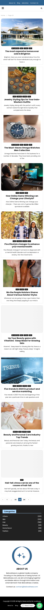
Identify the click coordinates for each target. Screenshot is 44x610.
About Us (12, 3)
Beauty (15, 431)
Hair (21, 48)
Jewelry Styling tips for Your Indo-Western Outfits (22, 100)
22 (15, 500)
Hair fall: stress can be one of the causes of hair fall (22, 484)
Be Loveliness (15, 48)
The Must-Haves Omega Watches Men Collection (22, 149)
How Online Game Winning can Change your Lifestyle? (22, 197)
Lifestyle (19, 96)
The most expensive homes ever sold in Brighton (22, 52)
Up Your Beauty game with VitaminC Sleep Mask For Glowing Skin (22, 341)
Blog (18, 3)
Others (26, 48)
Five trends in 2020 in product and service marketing (22, 390)
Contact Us (34, 3)
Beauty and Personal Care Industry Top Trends (22, 436)
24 (24, 500)
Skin (30, 48)
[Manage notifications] (39, 605)
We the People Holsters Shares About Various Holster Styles (22, 293)
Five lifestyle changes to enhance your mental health (22, 245)
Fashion (5, 531)
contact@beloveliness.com (27, 587)
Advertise (25, 3)
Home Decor (7, 528)
